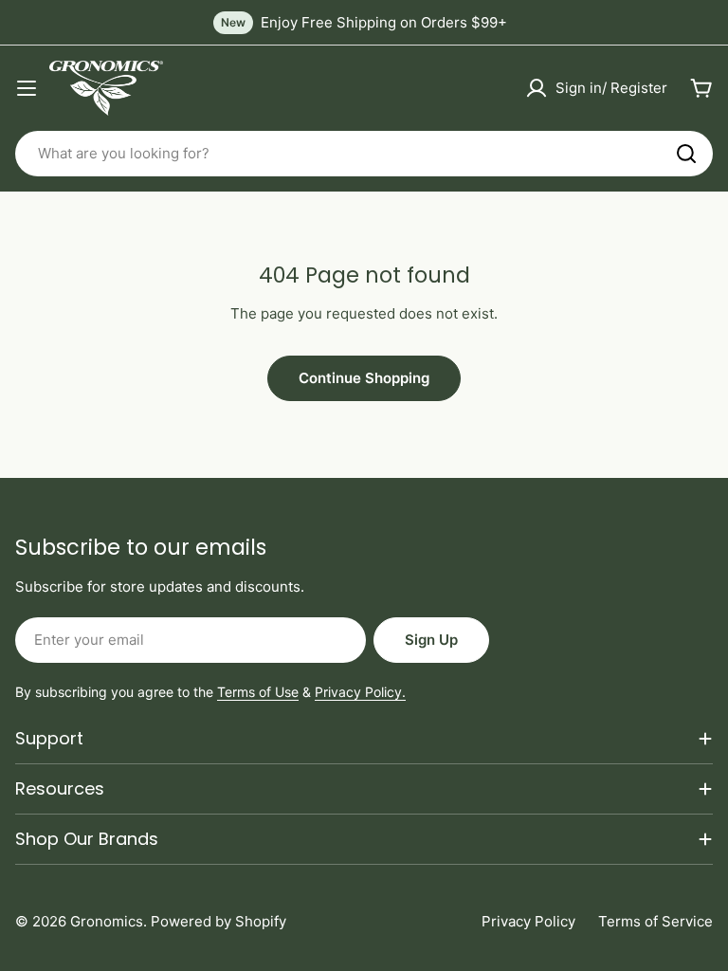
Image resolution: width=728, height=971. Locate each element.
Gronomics (106, 921)
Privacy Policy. (360, 692)
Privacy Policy (528, 921)
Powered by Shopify (218, 921)
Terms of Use (258, 692)
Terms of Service (655, 921)
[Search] (686, 153)
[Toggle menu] (26, 88)
